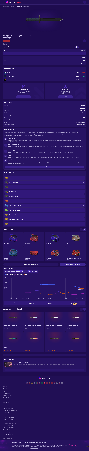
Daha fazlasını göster (44, 369)
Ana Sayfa (5, 6)
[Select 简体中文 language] (49, 383)
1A (29, 271)
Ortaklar (5, 400)
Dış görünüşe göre (10, 271)
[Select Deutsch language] (32, 383)
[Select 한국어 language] (57, 383)
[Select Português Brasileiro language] (42, 383)
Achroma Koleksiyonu (8, 417)
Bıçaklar (12, 6)
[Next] (84, 229)
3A (32, 271)
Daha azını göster (44, 167)
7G (26, 271)
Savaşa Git (24, 96)
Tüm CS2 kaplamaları (8, 425)
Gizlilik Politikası (6, 393)
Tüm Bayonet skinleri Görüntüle (44, 355)
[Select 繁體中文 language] (52, 383)
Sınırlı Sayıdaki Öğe (7, 415)
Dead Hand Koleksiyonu (9, 412)
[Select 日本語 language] (54, 383)
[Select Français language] (34, 383)
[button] (13, 322)
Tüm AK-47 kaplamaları (8, 427)
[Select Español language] (29, 383)
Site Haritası (6, 402)
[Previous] (81, 229)
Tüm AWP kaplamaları (8, 432)
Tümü (35, 271)
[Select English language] (27, 383)
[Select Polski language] (39, 383)
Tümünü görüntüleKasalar (31, 264)
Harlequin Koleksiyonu (8, 419)
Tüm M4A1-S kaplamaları (9, 430)
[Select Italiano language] (37, 383)
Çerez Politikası (6, 397)
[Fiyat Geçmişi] (15, 69)
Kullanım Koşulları (7, 395)
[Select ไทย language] (59, 383)
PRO (4, 391)
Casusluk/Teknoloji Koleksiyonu (10, 410)
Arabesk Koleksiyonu (8, 408)
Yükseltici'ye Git (65, 96)
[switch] (77, 47)
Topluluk (5, 389)
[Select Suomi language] (62, 383)
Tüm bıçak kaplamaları (8, 434)
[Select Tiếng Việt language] (47, 383)
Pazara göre (19, 271)
